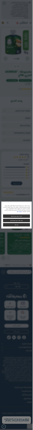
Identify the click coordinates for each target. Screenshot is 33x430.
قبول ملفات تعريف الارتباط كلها (16, 220)
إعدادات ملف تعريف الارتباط (16, 216)
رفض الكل (17, 224)
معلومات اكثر (19, 211)
